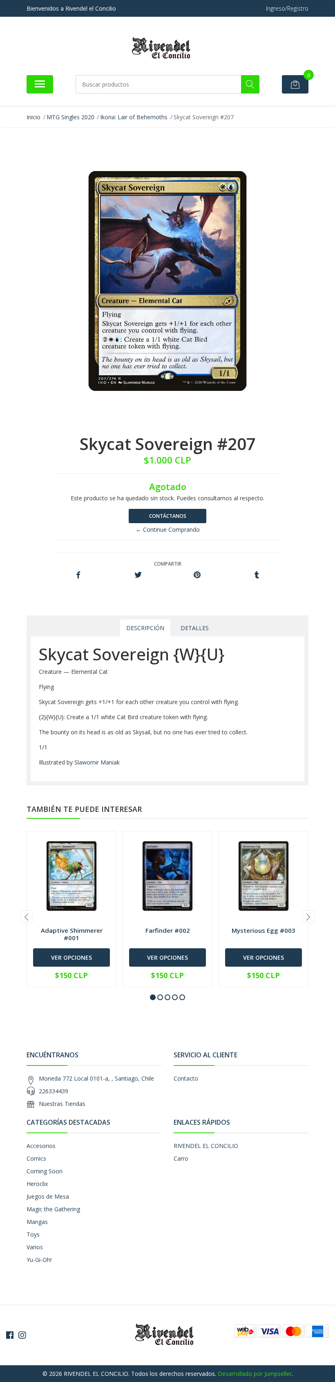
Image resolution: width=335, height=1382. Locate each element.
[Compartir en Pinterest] (197, 575)
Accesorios (41, 1146)
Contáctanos (167, 516)
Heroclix (37, 1184)
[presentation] (26, 916)
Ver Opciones (71, 957)
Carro (181, 1158)
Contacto (186, 1078)
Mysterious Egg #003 (263, 930)
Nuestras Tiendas (62, 1104)
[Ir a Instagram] (22, 1335)
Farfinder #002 (167, 930)
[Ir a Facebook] (9, 1335)
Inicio (33, 117)
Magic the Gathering (53, 1209)
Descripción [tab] (145, 628)
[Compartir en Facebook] (78, 575)
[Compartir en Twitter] (137, 575)
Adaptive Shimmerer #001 (72, 934)
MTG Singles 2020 (70, 117)
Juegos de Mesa (48, 1196)
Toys (33, 1234)
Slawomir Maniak (97, 762)
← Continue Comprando (168, 529)
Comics (36, 1158)
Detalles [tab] (195, 628)
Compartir (167, 563)
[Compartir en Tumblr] (257, 575)
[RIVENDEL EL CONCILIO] (164, 49)
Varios (35, 1247)
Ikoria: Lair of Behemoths (134, 117)
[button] (152, 997)
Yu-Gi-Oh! (39, 1260)
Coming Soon (45, 1171)
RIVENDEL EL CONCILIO (206, 1146)
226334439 (53, 1091)
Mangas (37, 1222)
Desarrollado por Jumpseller (255, 1374)
